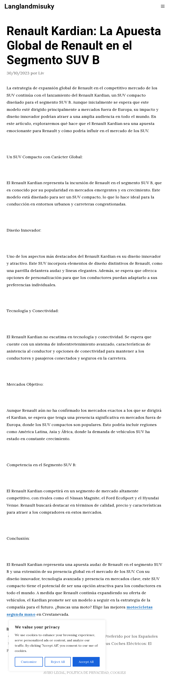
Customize (29, 662)
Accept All (86, 662)
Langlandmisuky (29, 6)
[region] (57, 645)
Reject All (58, 662)
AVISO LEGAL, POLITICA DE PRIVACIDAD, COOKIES (84, 673)
